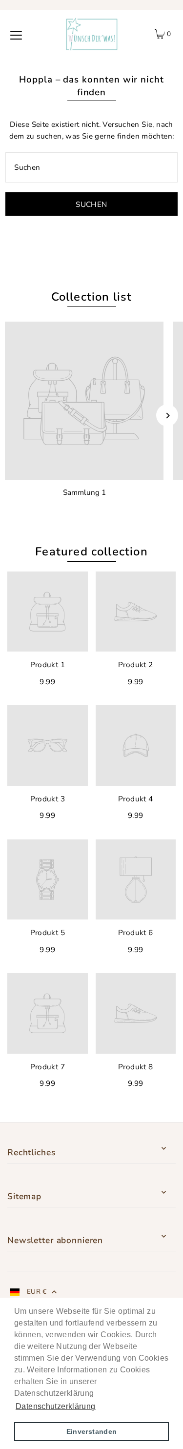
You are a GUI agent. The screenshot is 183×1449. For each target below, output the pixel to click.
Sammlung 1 (84, 492)
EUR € (37, 1291)
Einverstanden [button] (91, 1431)
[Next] (167, 416)
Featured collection (91, 551)
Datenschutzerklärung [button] (56, 1406)
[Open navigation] (16, 34)
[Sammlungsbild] (84, 401)
